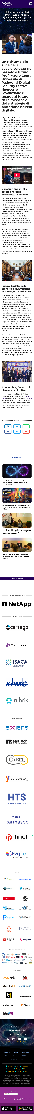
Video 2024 (22, 26)
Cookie (15, 1099)
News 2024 (17, 26)
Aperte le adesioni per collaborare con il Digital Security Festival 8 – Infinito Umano (15, 482)
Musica (15, 1052)
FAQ (21, 1060)
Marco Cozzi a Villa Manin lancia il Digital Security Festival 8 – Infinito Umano (15, 556)
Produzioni (6, 1052)
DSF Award (25, 1056)
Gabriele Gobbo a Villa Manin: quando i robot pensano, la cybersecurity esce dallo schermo (16, 532)
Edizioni (7, 1056)
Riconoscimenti (26, 1052)
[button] (30, 3)
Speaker (16, 1056)
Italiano (8, 1093)
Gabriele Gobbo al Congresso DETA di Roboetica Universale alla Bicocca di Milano (16, 507)
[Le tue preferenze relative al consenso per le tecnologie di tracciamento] (32, 835)
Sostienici (14, 1060)
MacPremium (26, 1098)
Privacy (19, 1099)
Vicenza (29, 398)
